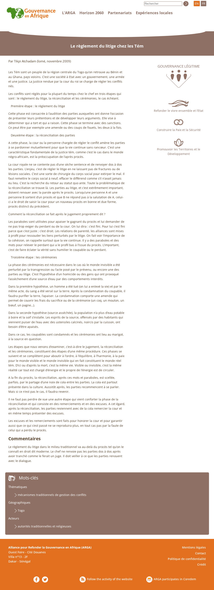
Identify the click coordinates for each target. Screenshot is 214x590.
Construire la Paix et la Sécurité (179, 130)
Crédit (201, 564)
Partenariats (120, 12)
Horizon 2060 (91, 12)
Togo (21, 510)
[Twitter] (45, 579)
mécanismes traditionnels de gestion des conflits (52, 495)
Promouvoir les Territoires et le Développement (178, 151)
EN (197, 3)
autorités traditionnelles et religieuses (44, 526)
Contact (200, 553)
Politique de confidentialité (187, 559)
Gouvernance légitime (179, 66)
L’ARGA (68, 12)
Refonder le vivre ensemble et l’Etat (178, 111)
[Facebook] (36, 579)
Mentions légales (194, 547)
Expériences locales (154, 12)
